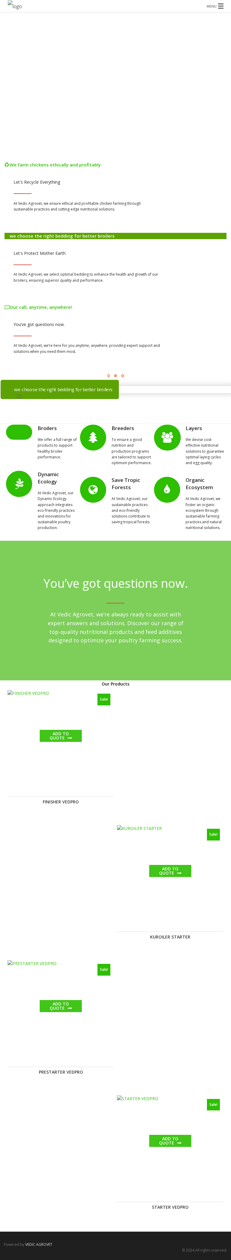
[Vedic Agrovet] (115, 6)
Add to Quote (59, 736)
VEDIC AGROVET (38, 1244)
